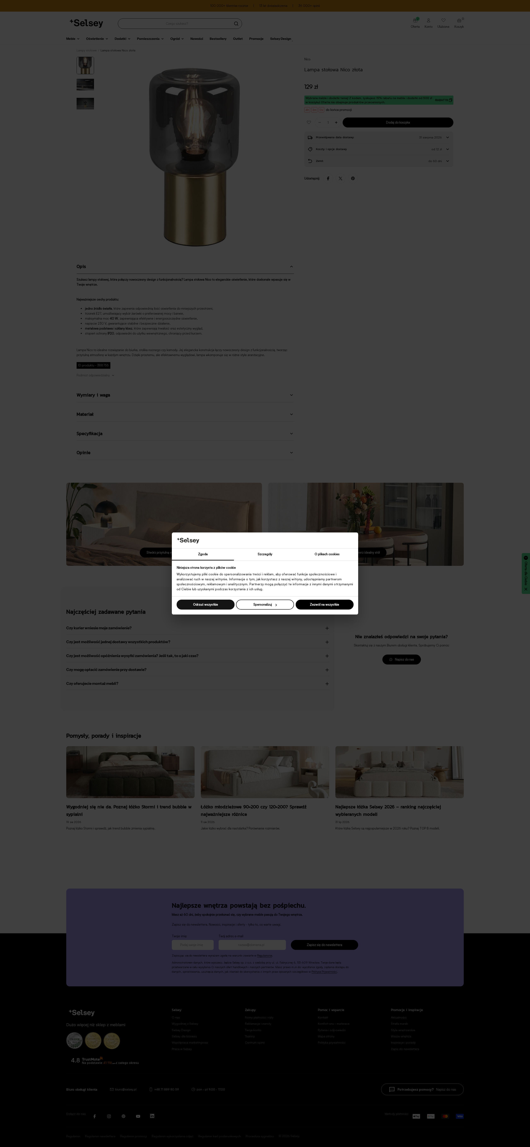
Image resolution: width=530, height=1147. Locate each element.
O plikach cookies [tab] (327, 554)
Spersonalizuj (262, 604)
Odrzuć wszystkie (205, 604)
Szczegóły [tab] (265, 554)
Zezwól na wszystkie (324, 604)
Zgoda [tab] (203, 554)
